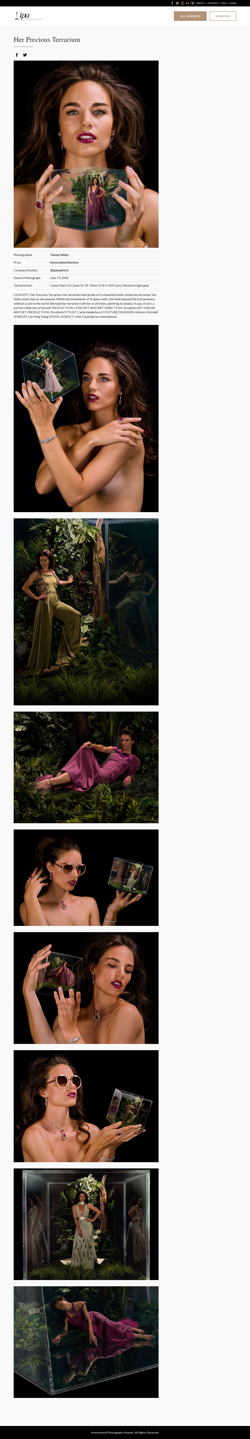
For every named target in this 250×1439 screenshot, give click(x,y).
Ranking (223, 16)
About (200, 3)
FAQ (223, 3)
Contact (213, 3)
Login (232, 3)
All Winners (190, 16)
